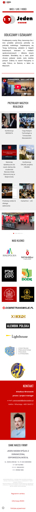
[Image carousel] (18, 223)
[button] (3, 508)
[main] (18, 9)
